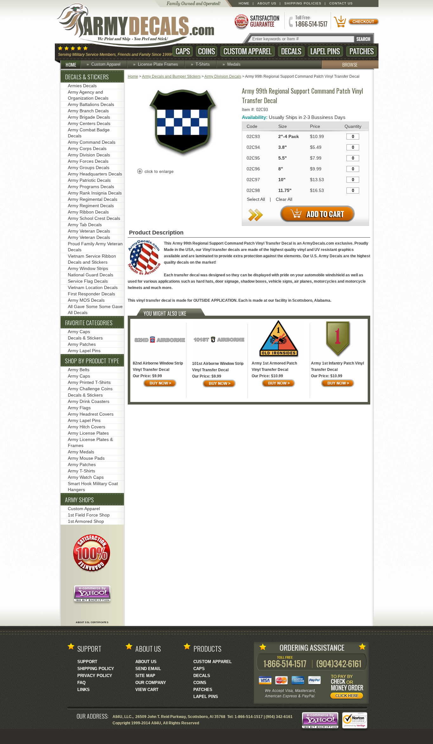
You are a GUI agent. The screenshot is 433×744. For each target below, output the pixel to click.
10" (282, 179)
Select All (256, 199)
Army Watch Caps (86, 477)
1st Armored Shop (86, 521)
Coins (206, 51)
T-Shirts (203, 64)
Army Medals (81, 451)
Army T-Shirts (81, 470)
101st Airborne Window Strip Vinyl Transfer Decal (217, 366)
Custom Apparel (247, 51)
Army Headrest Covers (90, 414)
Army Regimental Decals (92, 199)
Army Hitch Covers (86, 426)
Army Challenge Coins (90, 388)
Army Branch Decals (88, 110)
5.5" (282, 158)
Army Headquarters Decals (95, 173)
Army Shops (79, 500)
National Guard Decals (90, 274)
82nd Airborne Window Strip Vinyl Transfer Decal (158, 366)
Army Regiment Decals (91, 205)
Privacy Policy (94, 675)
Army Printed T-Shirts (89, 382)
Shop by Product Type (92, 361)
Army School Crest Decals (94, 218)
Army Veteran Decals (89, 231)
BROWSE (350, 64)
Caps (182, 51)
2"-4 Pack (288, 136)
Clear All (284, 199)
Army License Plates (88, 433)
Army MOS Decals (86, 300)
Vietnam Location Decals (93, 287)
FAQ (81, 682)
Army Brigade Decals (89, 117)
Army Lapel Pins (84, 350)
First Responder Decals (91, 293)
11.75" (285, 190)
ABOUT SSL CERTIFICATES (92, 622)
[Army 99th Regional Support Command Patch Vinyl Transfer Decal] (183, 161)
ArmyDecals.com (141, 25)
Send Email (148, 668)
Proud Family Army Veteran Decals (95, 246)
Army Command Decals (91, 142)
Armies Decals (82, 85)
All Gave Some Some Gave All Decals (95, 309)
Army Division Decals (222, 76)
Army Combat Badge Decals (89, 132)
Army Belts (78, 369)
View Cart (146, 689)
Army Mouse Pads (86, 458)
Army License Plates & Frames (90, 442)
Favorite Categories (89, 323)
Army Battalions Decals (91, 104)
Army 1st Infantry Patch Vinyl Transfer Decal (337, 366)
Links (83, 689)
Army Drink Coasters (88, 401)
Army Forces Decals (88, 161)
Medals (234, 64)
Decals (291, 51)
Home (244, 3)
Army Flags (79, 407)
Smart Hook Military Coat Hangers (93, 486)
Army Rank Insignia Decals (95, 192)
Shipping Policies (302, 3)
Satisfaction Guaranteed (256, 21)
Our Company (150, 682)
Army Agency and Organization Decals (88, 95)
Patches (361, 51)
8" (280, 168)
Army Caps (79, 331)
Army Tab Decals (85, 224)
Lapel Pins (325, 51)
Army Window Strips (88, 268)
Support (87, 661)
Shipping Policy (95, 668)
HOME (71, 64)
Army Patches (82, 344)
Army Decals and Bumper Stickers (171, 76)
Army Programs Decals (91, 186)
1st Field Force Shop (89, 514)
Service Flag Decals (88, 281)
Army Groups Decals (88, 167)
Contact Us (341, 3)
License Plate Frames (158, 64)
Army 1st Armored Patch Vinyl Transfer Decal (274, 366)
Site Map (145, 675)
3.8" (282, 147)
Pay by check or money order (348, 688)
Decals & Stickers (87, 77)
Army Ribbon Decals (88, 211)
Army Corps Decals (87, 148)
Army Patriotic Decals (89, 180)
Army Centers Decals (89, 123)
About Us (266, 3)
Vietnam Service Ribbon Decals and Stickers (92, 259)
